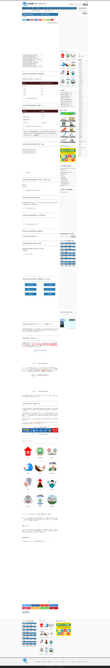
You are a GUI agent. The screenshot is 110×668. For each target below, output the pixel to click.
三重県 (74, 254)
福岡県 (80, 126)
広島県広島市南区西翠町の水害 (29, 60)
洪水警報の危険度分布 (64, 182)
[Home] (23, 10)
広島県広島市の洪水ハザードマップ (31, 208)
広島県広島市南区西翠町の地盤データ (30, 56)
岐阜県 (62, 254)
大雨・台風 (52, 473)
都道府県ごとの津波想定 (65, 97)
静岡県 (66, 254)
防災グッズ (28, 506)
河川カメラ (62, 175)
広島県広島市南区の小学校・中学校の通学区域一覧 (33, 190)
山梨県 (80, 91)
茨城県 (62, 247)
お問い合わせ (83, 661)
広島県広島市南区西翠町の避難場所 (29, 63)
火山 (40, 489)
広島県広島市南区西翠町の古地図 (29, 64)
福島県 (70, 245)
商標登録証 (49, 661)
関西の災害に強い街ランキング (66, 104)
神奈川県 (69, 248)
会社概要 (78, 661)
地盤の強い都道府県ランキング (66, 96)
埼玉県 (74, 247)
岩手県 (70, 244)
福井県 (74, 250)
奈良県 (62, 257)
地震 (52, 457)
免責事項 (63, 661)
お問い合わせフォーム (39, 519)
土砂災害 (46, 637)
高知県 (74, 262)
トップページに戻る (26, 612)
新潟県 (62, 250)
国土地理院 (28, 172)
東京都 (66, 248)
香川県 (66, 262)
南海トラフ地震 (81, 56)
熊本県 (80, 131)
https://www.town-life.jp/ (43, 363)
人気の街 (52, 506)
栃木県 (66, 247)
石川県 (70, 250)
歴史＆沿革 (44, 661)
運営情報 (73, 661)
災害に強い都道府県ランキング (66, 92)
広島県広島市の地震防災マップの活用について (32, 78)
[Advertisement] (56, 3)
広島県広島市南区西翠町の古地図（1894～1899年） (33, 248)
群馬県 (70, 247)
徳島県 (62, 262)
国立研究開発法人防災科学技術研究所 (31, 98)
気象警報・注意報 (64, 173)
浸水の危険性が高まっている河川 (66, 172)
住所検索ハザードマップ (54, 666)
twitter (87, 2)
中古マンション (49, 289)
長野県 (80, 93)
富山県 (66, 250)
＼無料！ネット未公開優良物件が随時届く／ (40, 375)
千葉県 (62, 248)
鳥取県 (62, 259)
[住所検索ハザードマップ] (34, 6)
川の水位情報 (63, 177)
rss (85, 2)
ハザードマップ (48, 330)
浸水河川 (40, 506)
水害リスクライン (64, 185)
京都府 (66, 256)
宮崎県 (80, 134)
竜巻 (28, 489)
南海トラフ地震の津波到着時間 (66, 99)
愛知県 (70, 254)
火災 (79, 149)
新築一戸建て (30, 284)
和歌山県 (65, 257)
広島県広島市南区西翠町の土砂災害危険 (30, 62)
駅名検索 (40, 457)
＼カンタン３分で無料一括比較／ (40, 427)
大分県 (80, 132)
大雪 (79, 152)
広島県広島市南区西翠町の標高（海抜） (30, 57)
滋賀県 (62, 256)
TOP (28, 457)
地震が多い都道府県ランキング (66, 94)
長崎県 (80, 129)
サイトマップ (68, 661)
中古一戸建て (49, 284)
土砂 (40, 473)
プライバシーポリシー (56, 661)
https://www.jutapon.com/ (43, 433)
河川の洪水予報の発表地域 (65, 183)
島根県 (66, 259)
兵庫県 (74, 256)
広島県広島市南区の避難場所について (30, 236)
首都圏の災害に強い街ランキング (67, 102)
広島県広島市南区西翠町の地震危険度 (30, 55)
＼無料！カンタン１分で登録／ (40, 350)
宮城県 (74, 244)
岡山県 (70, 259)
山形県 (66, 245)
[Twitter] (87, 661)
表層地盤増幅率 (36, 135)
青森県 (66, 244)
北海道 (62, 244)
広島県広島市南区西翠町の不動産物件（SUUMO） (32, 66)
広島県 (25, 16)
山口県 (62, 260)
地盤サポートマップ (40, 126)
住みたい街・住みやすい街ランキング (67, 106)
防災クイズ (52, 489)
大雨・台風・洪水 (81, 147)
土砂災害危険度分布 (64, 178)
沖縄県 (80, 137)
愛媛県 (70, 262)
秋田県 (62, 245)
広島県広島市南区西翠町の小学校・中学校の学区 (32, 59)
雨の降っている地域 (64, 180)
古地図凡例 (25, 250)
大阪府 (70, 256)
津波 (28, 473)
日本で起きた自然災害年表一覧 (66, 101)
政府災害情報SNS (38, 661)
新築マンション (30, 289)
